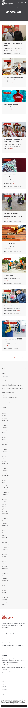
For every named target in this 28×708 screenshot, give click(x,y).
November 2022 (5, 494)
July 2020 (4, 556)
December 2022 (5, 492)
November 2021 (5, 521)
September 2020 (5, 552)
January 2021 (4, 542)
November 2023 (5, 470)
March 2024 (4, 461)
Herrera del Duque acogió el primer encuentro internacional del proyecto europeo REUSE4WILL (12, 384)
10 (14, 357)
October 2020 (5, 549)
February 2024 (5, 463)
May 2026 (4, 415)
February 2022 (5, 513)
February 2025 (5, 442)
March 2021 (4, 537)
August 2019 (4, 583)
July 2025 (4, 435)
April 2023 (4, 482)
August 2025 (4, 432)
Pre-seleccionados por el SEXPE (13, 339)
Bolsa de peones (8, 275)
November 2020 (5, 547)
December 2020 (5, 544)
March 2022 (4, 511)
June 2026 (4, 413)
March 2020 (4, 566)
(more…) (15, 50)
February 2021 (5, 540)
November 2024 (5, 449)
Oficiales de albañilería (10, 244)
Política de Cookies (12, 702)
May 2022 (4, 506)
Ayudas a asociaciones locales (8, 392)
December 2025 (5, 425)
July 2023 (4, 478)
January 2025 (4, 444)
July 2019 (4, 585)
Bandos (6, 322)
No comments (5, 664)
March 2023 (4, 485)
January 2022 (4, 516)
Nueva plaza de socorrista (11, 104)
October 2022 (4, 497)
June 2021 (4, 530)
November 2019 (5, 575)
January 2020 (4, 571)
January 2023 (4, 489)
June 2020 (4, 559)
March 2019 (4, 595)
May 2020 (4, 561)
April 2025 (4, 439)
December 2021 (5, 518)
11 (16, 357)
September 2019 (5, 580)
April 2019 (4, 592)
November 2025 (5, 427)
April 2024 (4, 458)
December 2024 (5, 446)
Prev (5, 357)
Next (22, 357)
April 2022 (4, 509)
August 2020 (4, 554)
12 (18, 357)
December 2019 (5, 573)
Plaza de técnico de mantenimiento (14, 306)
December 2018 (5, 602)
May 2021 (4, 532)
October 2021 (4, 523)
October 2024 (4, 451)
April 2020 (4, 564)
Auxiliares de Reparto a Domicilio (13, 77)
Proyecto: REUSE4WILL (7, 395)
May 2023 (4, 480)
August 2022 (4, 499)
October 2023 (4, 473)
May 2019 (4, 590)
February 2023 (5, 487)
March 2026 (4, 418)
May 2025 (4, 437)
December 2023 (5, 468)
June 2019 (4, 587)
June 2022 (4, 504)
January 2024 (4, 466)
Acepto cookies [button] (14, 706)
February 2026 (5, 420)
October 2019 (4, 578)
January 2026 (4, 423)
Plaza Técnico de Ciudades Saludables (9, 397)
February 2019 (5, 597)
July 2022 (4, 501)
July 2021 (4, 528)
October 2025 (4, 430)
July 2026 (4, 411)
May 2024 (4, 456)
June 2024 (4, 454)
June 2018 (4, 604)
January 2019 (4, 599)
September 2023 (5, 475)
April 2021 (4, 535)
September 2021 (5, 525)
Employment (14, 6)
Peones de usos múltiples (11, 213)
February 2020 (5, 568)
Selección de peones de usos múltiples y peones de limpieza (12, 389)
